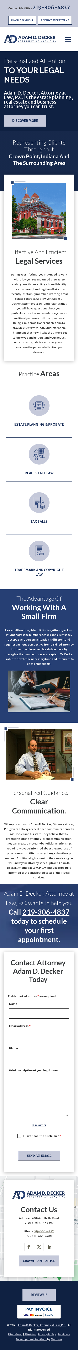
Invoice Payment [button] (22, 20)
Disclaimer (39, 1125)
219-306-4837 (51, 7)
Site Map (30, 1334)
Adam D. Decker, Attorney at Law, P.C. (42, 1325)
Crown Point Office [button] (39, 1261)
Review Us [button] (39, 1295)
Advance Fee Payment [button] (55, 20)
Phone (13, 1048)
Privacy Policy (47, 1334)
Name (13, 1004)
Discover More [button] (25, 121)
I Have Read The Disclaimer (42, 1136)
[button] (68, 39)
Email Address (20, 1026)
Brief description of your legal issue (33, 1070)
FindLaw (56, 1339)
